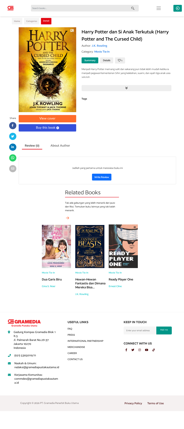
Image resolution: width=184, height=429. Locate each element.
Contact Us (75, 359)
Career (72, 353)
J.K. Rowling (81, 294)
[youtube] (148, 350)
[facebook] (128, 350)
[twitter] (134, 350)
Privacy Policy (133, 403)
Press (71, 334)
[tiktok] (155, 350)
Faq (70, 328)
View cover (47, 118)
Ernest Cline (115, 286)
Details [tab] (106, 60)
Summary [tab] (89, 60)
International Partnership (85, 340)
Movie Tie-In (48, 272)
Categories (31, 21)
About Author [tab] (60, 145)
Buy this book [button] (46, 127)
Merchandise (76, 347)
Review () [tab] (32, 145)
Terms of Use (155, 403)
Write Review (101, 177)
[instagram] (141, 350)
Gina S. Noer (48, 286)
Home (17, 21)
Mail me (164, 329)
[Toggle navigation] (159, 8)
